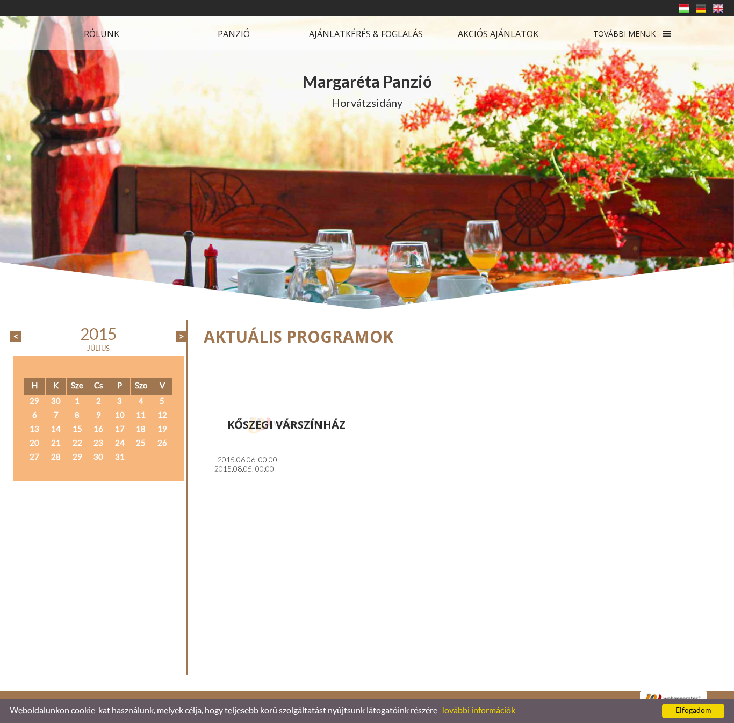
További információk (478, 710)
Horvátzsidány (367, 90)
